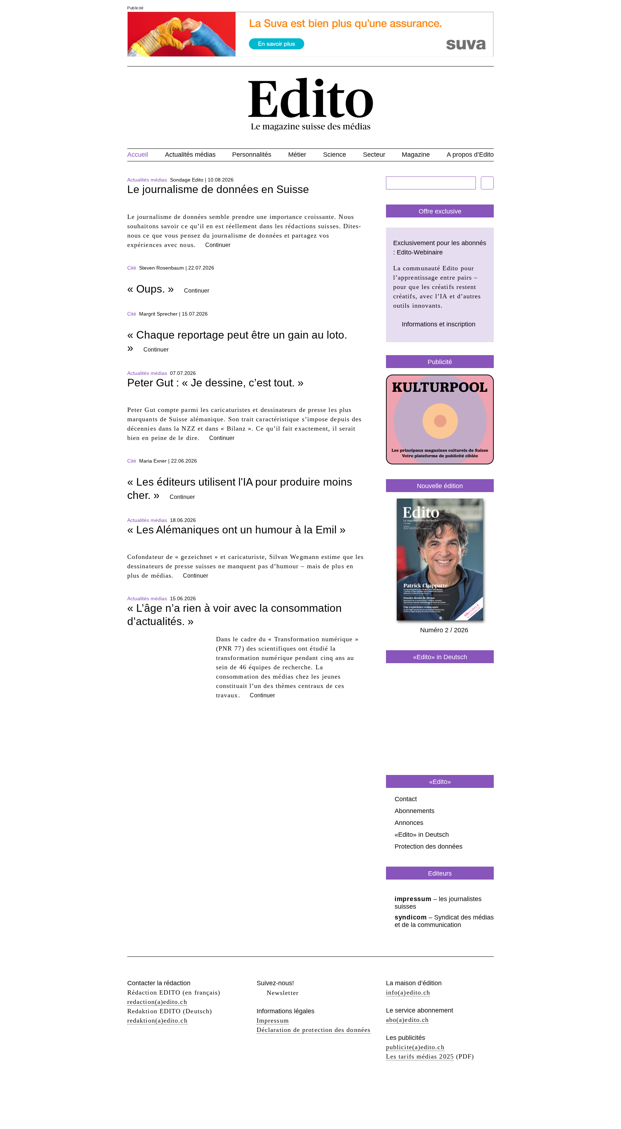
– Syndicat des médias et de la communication (444, 921)
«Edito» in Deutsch (422, 834)
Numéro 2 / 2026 (444, 630)
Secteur (374, 154)
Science (334, 154)
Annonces (409, 822)
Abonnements (414, 810)
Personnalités (251, 154)
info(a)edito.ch (408, 992)
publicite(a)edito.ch (415, 1047)
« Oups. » (150, 289)
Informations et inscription (438, 324)
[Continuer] (245, 207)
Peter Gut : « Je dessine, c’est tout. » (215, 383)
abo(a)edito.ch (407, 1019)
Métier (297, 154)
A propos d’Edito (470, 154)
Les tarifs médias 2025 (420, 1056)
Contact (406, 799)
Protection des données (429, 846)
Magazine (416, 154)
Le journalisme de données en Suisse (218, 189)
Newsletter (283, 992)
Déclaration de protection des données (314, 1029)
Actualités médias (190, 154)
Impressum (273, 1020)
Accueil (137, 154)
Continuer (217, 245)
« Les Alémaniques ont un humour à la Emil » (236, 530)
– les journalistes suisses (438, 902)
